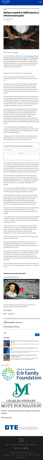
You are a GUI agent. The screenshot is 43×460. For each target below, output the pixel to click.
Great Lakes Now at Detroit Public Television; (17, 58)
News (35, 8)
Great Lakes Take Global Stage (12, 277)
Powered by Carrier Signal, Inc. (21, 457)
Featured (5, 8)
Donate (31, 444)
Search (5, 332)
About (11, 444)
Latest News (31, 8)
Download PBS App (20, 444)
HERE (19, 67)
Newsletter (27, 444)
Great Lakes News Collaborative (14, 8)
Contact (7, 444)
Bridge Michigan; (30, 56)
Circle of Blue (10, 18)
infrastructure (11, 313)
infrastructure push (11, 98)
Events (14, 444)
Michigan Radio (34, 58)
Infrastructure (25, 8)
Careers (35, 444)
